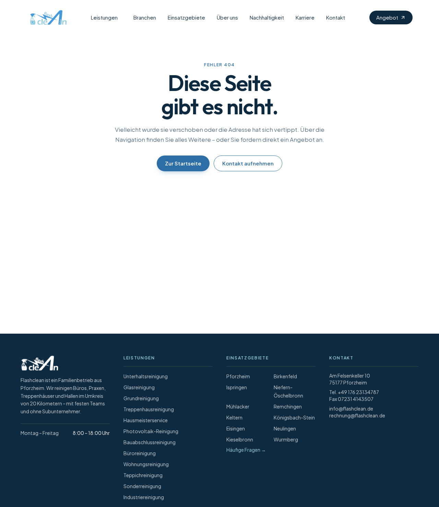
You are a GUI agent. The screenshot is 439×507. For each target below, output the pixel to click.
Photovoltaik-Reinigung (150, 431)
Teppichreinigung (143, 475)
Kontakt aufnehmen (248, 163)
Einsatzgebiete (186, 17)
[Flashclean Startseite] (46, 17)
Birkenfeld (285, 376)
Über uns (227, 17)
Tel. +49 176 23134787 (354, 392)
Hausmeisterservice (145, 420)
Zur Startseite (183, 163)
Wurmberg (286, 439)
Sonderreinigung (142, 486)
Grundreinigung (141, 398)
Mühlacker (237, 406)
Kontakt (335, 17)
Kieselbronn (239, 439)
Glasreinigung (139, 387)
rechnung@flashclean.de (357, 415)
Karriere (305, 17)
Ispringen (236, 387)
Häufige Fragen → (246, 450)
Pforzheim (238, 376)
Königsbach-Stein (294, 417)
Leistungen (104, 17)
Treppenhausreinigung (148, 409)
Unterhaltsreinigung (145, 376)
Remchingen (288, 406)
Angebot (387, 17)
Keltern (234, 417)
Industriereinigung (143, 497)
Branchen (144, 17)
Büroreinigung (139, 453)
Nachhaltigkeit (267, 17)
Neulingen (285, 428)
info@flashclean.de (351, 408)
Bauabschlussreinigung (149, 442)
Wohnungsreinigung (146, 464)
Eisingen (235, 428)
